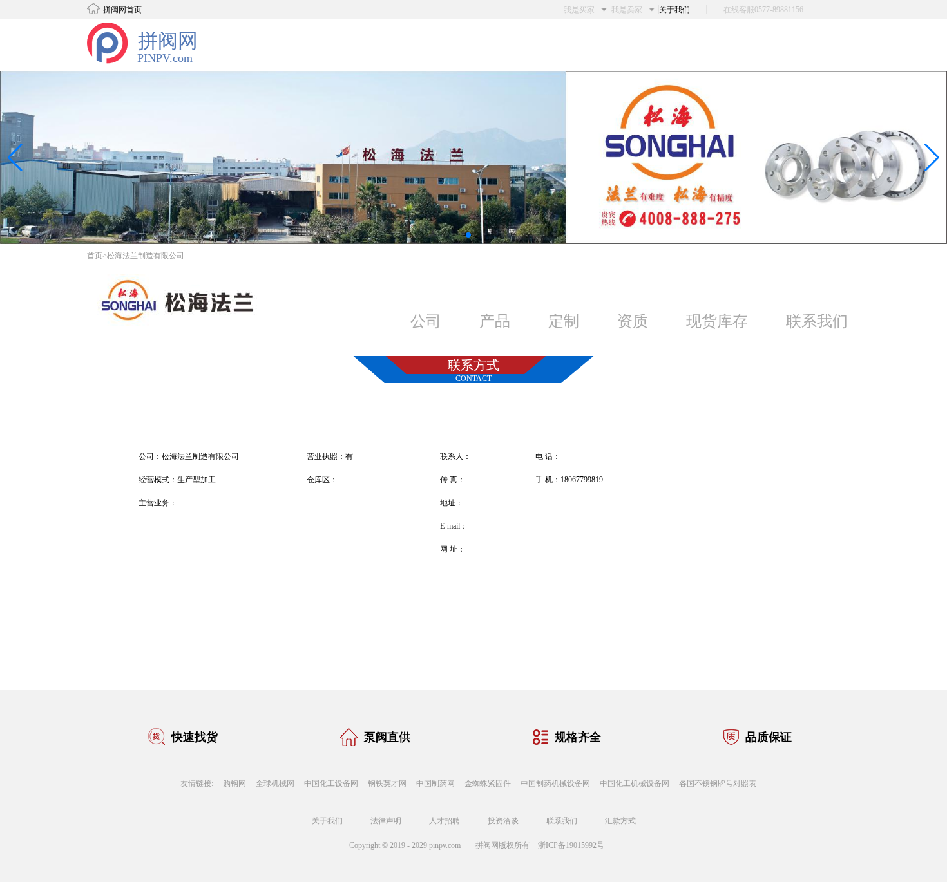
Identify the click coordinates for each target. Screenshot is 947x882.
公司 (425, 321)
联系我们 (817, 321)
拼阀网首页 (122, 9)
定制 (563, 321)
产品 (494, 321)
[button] (468, 235)
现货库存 (717, 321)
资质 (632, 321)
